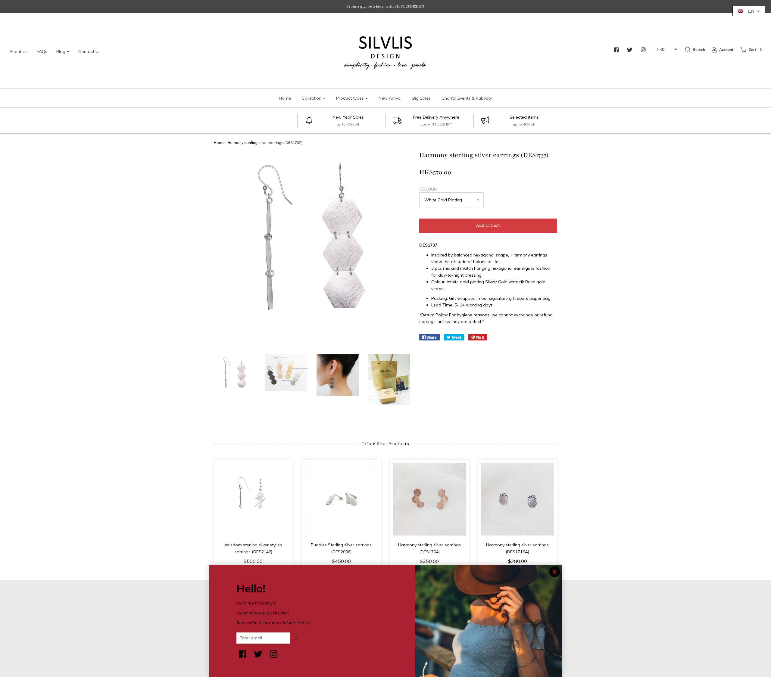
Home (285, 98)
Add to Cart (488, 225)
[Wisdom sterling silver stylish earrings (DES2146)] (253, 499)
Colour (428, 189)
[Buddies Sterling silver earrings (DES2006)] (341, 499)
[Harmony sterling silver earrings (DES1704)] (429, 499)
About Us (18, 51)
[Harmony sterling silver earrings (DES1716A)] (517, 499)
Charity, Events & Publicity (467, 98)
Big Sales (421, 98)
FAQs (42, 51)
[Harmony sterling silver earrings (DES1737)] (235, 375)
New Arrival (390, 98)
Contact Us (89, 51)
